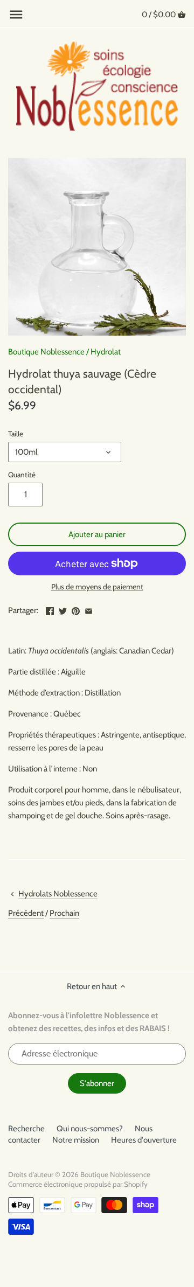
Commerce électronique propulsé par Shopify (78, 1184)
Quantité (22, 474)
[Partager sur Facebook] (50, 609)
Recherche (26, 1128)
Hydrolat (106, 352)
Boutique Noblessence (46, 352)
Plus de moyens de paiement (97, 587)
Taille (15, 433)
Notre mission (75, 1140)
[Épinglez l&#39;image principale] (76, 609)
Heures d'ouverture (144, 1140)
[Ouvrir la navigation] (16, 14)
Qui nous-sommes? (90, 1128)
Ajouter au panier (97, 534)
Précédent (26, 913)
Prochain (64, 913)
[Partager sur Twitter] (63, 609)
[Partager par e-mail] (89, 609)
